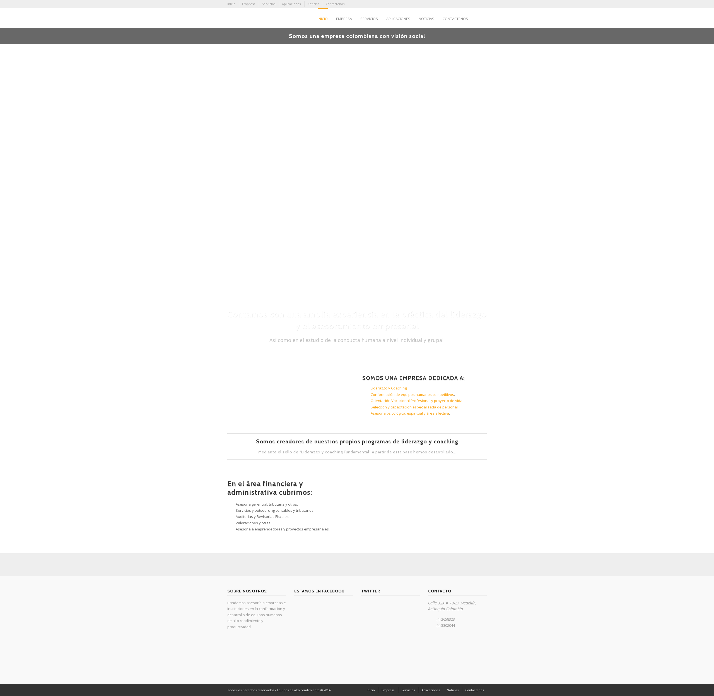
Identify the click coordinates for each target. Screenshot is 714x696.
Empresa (248, 4)
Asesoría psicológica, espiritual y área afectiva (410, 413)
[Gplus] (460, 4)
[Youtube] (482, 4)
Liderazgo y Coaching (389, 388)
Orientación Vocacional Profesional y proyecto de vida (416, 400)
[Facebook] (452, 4)
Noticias (313, 4)
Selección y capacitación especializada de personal (414, 407)
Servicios (268, 4)
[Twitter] (475, 4)
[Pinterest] (467, 4)
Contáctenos (335, 4)
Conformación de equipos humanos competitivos (412, 394)
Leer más (266, 251)
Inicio (231, 4)
